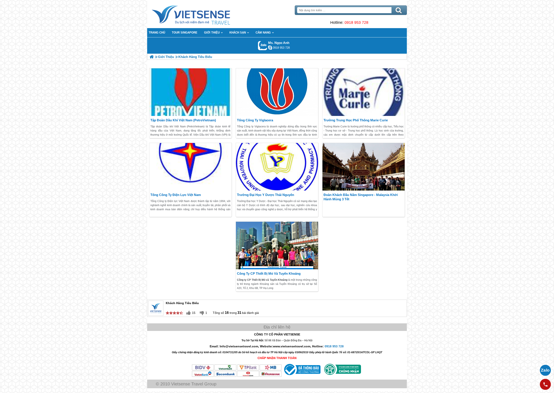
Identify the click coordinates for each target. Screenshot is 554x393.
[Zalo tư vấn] (545, 370)
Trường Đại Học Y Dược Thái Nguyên (265, 195)
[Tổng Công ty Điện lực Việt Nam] (190, 167)
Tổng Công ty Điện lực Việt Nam (175, 195)
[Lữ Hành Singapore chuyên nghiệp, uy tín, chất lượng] (152, 56)
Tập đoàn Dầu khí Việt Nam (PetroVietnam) (183, 120)
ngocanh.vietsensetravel (270, 47)
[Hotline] (545, 384)
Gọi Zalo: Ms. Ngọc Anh (262, 45)
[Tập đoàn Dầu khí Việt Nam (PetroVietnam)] (190, 92)
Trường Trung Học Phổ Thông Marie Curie (356, 120)
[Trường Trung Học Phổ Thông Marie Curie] (363, 92)
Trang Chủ (201, 14)
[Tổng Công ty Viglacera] (277, 92)
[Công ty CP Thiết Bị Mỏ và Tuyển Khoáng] (277, 245)
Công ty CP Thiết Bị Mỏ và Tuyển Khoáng (269, 273)
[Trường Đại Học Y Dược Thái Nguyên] (277, 167)
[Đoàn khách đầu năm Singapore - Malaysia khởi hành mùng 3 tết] (363, 167)
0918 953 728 (356, 22)
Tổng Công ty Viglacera (255, 120)
